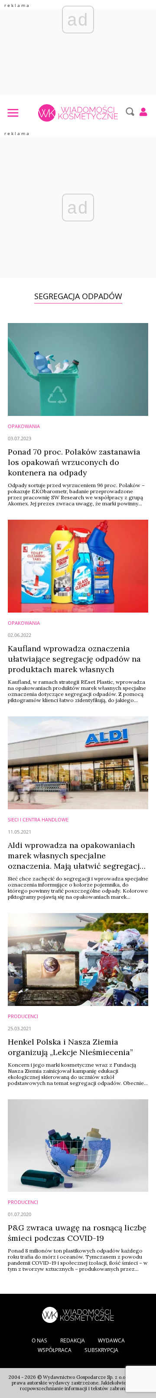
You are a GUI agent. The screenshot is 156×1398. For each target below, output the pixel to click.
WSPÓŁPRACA (55, 1350)
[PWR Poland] (78, 1314)
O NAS (39, 1340)
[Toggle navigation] (12, 112)
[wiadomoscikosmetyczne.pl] (78, 113)
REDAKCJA (72, 1340)
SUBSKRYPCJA (101, 1350)
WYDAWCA (111, 1340)
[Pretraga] (128, 111)
